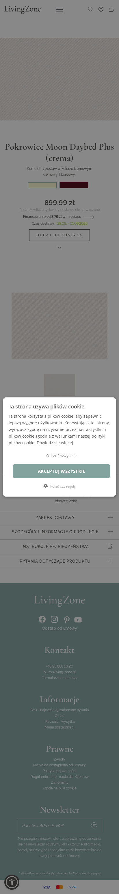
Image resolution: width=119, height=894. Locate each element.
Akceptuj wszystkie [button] (61, 471)
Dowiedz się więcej (55, 442)
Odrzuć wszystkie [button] (61, 455)
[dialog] (59, 447)
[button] (60, 486)
